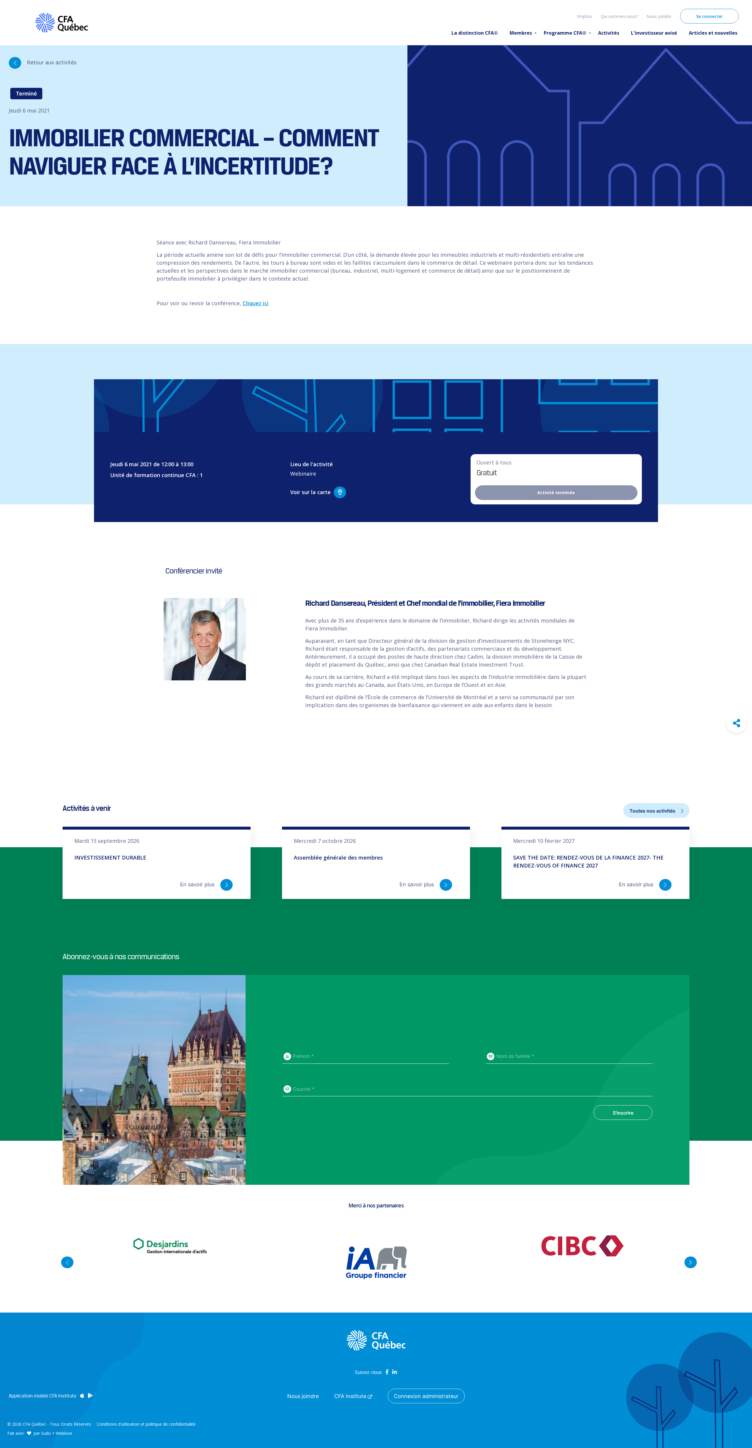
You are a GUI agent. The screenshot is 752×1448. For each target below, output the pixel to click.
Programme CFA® (565, 33)
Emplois (584, 16)
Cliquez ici (255, 303)
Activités (608, 33)
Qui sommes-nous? (619, 16)
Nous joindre (659, 16)
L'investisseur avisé (654, 33)
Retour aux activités (51, 62)
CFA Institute (351, 1396)
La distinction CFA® (474, 33)
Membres (521, 33)
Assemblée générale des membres (338, 857)
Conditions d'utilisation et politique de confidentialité (146, 1424)
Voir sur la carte (310, 492)
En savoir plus (198, 884)
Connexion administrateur (426, 1396)
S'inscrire (623, 1113)
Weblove (64, 1433)
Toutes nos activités (653, 811)
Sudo (46, 1433)
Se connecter (709, 16)
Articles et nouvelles (713, 33)
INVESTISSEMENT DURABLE (110, 857)
